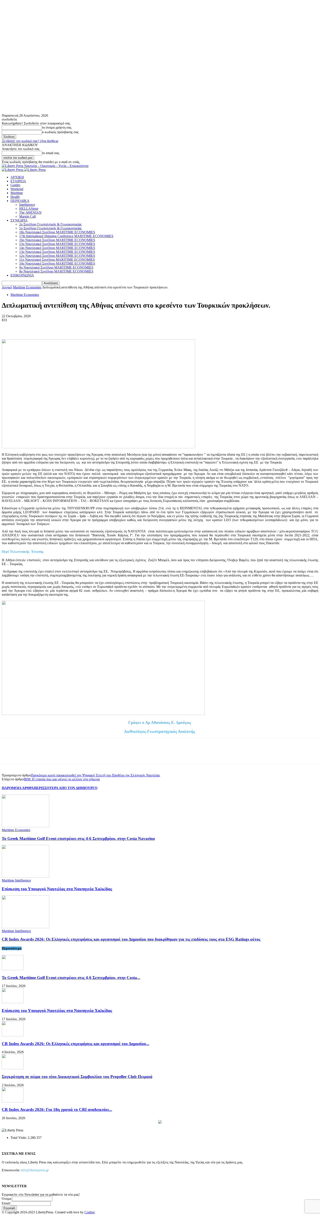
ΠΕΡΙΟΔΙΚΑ (19, 201)
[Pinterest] (40, 326)
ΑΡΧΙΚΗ (17, 177)
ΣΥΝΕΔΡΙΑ (19, 220)
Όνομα (6, 1199)
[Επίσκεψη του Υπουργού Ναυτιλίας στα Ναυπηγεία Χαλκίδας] (25, 876)
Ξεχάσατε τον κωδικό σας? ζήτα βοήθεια (30, 141)
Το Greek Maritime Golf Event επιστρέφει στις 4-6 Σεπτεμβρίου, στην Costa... (71, 977)
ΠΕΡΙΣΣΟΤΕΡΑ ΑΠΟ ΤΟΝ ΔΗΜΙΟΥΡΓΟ (65, 788)
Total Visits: (19, 1137)
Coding (89, 1212)
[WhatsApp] (56, 326)
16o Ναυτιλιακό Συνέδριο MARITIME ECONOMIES (57, 240)
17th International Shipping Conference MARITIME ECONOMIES (66, 236)
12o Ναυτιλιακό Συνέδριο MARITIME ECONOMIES (57, 256)
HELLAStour (28, 208)
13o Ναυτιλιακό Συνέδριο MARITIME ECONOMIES (57, 252)
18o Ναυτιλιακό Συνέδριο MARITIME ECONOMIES (57, 232)
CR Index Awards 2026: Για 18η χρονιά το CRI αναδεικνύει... (57, 1109)
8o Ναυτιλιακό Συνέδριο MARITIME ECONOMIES (56, 271)
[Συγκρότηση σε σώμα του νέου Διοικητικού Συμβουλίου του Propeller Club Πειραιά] (13, 1068)
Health (15, 197)
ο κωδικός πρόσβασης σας (60, 132)
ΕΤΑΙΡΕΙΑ (18, 181)
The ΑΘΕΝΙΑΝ (30, 212)
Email (6, 1203)
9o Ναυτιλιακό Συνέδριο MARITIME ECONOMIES (56, 267)
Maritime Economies (27, 287)
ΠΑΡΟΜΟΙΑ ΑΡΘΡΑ (18, 788)
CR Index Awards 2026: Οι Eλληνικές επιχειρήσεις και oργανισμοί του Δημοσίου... (75, 1043)
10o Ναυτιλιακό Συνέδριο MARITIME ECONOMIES (57, 263)
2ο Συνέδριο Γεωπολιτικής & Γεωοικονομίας (50, 224)
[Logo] (13, 170)
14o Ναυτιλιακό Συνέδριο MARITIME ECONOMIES (57, 248)
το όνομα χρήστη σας (56, 127)
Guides (15, 185)
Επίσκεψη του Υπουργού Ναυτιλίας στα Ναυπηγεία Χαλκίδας (57, 889)
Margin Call (27, 216)
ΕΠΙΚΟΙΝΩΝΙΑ (22, 275)
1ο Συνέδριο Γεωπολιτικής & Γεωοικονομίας (50, 228)
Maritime (16, 193)
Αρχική (7, 287)
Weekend (16, 189)
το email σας (50, 153)
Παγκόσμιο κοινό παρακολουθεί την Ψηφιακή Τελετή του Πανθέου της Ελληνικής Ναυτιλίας (95, 775)
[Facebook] (9, 326)
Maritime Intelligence (16, 880)
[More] (71, 326)
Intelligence (27, 204)
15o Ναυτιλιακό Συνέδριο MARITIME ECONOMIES (57, 244)
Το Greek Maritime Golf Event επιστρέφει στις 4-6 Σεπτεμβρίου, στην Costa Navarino (78, 838)
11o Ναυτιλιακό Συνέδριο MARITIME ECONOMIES (57, 259)
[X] (24, 326)
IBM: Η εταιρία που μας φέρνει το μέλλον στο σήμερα (62, 779)
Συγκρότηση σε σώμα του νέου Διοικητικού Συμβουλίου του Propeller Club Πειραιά (77, 1076)
